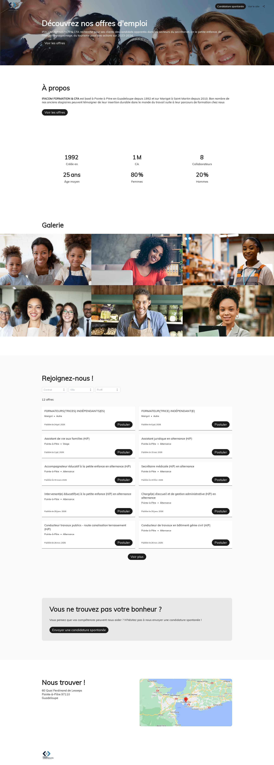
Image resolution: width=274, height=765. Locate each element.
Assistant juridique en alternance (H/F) (166, 438)
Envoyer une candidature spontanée (79, 630)
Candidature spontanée (230, 6)
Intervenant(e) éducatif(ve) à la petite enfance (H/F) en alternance (87, 494)
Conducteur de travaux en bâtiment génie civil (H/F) (175, 525)
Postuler (123, 424)
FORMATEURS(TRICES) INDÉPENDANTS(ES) (74, 411)
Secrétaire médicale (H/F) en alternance (167, 466)
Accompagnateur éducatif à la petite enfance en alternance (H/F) (87, 466)
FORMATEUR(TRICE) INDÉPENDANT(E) (168, 411)
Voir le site (253, 6)
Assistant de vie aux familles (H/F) (67, 438)
